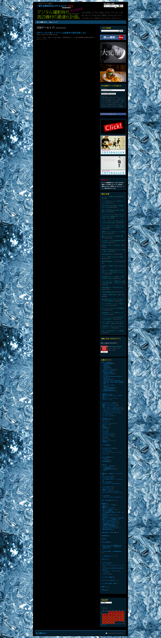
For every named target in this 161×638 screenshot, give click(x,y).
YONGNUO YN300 (108, 389)
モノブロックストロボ (108, 415)
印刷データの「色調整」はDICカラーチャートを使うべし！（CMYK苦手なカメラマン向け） (113, 272)
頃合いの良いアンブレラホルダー (111, 410)
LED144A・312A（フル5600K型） (112, 380)
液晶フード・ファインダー (109, 398)
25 (119, 620)
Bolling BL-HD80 (107, 372)
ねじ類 (104, 437)
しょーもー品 (105, 460)
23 (113, 620)
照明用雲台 (105, 427)
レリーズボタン (106, 451)
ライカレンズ (105, 574)
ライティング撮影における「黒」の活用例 (112, 257)
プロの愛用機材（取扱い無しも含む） (111, 512)
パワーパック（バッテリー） (110, 411)
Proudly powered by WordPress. (116, 633)
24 (116, 620)
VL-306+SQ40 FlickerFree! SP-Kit (111, 376)
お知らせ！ (104, 559)
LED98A (105, 386)
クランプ (104, 429)
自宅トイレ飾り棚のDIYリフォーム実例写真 (113, 330)
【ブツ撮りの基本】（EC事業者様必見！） (62, 37)
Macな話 (104, 516)
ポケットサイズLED (108, 385)
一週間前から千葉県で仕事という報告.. (111, 294)
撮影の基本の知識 (106, 529)
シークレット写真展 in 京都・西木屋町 (111, 196)
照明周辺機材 (105, 461)
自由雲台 (104, 441)
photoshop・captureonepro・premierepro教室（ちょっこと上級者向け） (113, 518)
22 (110, 620)
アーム (104, 421)
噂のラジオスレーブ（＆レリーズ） (111, 407)
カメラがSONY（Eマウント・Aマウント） (113, 479)
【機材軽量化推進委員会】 (109, 525)
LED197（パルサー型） (109, 369)
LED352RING (106, 368)
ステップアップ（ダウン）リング (110, 452)
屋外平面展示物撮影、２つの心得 (110, 261)
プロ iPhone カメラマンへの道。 (110, 527)
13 (103, 617)
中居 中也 (55, 34)
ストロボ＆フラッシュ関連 (108, 403)
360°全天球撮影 (106, 542)
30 (113, 622)
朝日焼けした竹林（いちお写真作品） (111, 245)
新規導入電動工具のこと (108, 254)
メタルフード (105, 449)
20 (103, 620)
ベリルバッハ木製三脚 (108, 466)
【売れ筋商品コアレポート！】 (110, 523)
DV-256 (105, 375)
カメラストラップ (106, 488)
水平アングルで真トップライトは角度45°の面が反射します (61, 33)
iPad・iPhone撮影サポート (108, 500)
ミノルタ (104, 572)
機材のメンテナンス (107, 507)
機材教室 (104, 503)
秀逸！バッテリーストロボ (109, 405)
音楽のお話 (104, 590)
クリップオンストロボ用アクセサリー (111, 408)
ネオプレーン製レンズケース (109, 491)
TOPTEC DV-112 (107, 379)
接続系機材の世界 (106, 419)
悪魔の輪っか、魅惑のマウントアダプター (112, 473)
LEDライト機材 (47, 37)
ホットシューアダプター (108, 423)
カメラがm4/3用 (106, 482)
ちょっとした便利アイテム (109, 509)
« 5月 (102, 624)
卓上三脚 (104, 431)
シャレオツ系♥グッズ (107, 486)
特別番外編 (104, 535)
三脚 (103, 464)
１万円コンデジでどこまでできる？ (111, 497)
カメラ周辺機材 (105, 445)
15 (110, 617)
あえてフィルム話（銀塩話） (109, 526)
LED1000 (105, 365)
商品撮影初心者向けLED (108, 390)
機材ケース (104, 586)
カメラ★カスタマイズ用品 (108, 448)
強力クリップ (105, 424)
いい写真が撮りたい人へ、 (108, 556)
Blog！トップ (53, 22)
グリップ (104, 430)
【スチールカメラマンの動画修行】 (111, 545)
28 (107, 622)
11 (119, 615)
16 (113, 617)
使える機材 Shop (42, 22)
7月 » (105, 624)
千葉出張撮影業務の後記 (108, 292)
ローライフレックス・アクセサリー (111, 492)
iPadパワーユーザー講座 (108, 505)
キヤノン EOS (106, 564)
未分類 (103, 539)
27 (103, 622)
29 (110, 622)
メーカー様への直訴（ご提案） (109, 583)
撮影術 (104, 506)
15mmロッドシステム (107, 440)
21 (107, 620)
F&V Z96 (105, 378)
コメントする (43, 39)
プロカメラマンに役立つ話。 (109, 580)
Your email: (104, 88)
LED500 (105, 366)
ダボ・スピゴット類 (107, 436)
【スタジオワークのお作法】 (109, 522)
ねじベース (105, 439)
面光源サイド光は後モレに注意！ (110, 266)
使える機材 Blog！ (41, 633)
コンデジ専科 (105, 495)
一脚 (103, 470)
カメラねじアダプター (108, 434)
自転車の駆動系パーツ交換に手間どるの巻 (112, 287)
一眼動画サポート (106, 394)
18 (119, 617)
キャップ (104, 454)
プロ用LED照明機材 (79, 37)
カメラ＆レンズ (105, 562)
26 (122, 620)
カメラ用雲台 (105, 467)
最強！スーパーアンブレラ (109, 404)
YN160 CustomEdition (109, 373)
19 (122, 617)
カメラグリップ (106, 399)
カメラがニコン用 (106, 478)
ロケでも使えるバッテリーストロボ (111, 413)
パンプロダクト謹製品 (107, 577)
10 (116, 615)
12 (122, 615)
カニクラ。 (105, 420)
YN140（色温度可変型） (109, 388)
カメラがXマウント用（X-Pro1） (110, 483)
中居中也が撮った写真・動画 (109, 532)
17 (116, 617)
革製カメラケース (106, 489)
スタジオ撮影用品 (106, 457)
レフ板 (104, 458)
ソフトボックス (106, 414)
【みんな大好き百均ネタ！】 (109, 520)
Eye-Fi (104, 513)
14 (107, 617)
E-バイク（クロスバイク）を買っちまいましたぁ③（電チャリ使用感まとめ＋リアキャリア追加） (113, 216)
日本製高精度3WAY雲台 (109, 469)
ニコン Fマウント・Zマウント (109, 571)
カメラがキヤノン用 (107, 476)
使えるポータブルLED (108, 370)
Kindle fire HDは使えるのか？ (109, 515)
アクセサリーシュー (107, 433)
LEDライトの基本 (106, 510)
